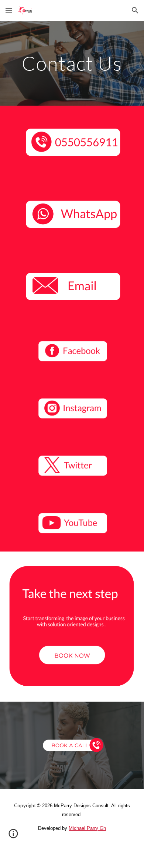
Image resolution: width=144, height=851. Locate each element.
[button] (9, 10)
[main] (72, 63)
